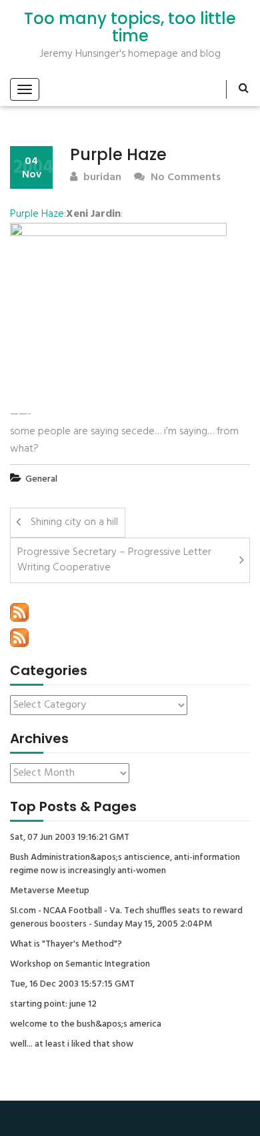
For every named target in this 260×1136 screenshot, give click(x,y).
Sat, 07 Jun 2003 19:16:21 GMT (69, 837)
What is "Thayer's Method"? (66, 944)
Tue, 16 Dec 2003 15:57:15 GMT (72, 984)
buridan (101, 177)
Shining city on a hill (74, 522)
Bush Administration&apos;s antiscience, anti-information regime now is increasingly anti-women (125, 864)
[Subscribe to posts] (19, 612)
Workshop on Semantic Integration (80, 964)
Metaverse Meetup (49, 891)
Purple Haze (37, 214)
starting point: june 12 (53, 1004)
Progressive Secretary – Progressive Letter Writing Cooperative (114, 560)
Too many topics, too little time (130, 27)
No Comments (184, 177)
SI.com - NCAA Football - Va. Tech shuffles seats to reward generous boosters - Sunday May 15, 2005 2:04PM (126, 918)
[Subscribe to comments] (19, 637)
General (41, 479)
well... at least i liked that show (71, 1044)
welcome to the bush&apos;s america (85, 1024)
